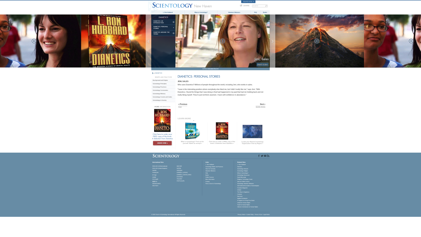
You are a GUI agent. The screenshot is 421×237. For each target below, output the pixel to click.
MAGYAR (179, 166)
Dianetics (239, 166)
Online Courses (209, 177)
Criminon (239, 194)
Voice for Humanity (210, 168)
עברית (154, 175)
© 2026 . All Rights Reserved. (168, 214)
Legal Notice (266, 214)
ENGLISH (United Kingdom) (159, 168)
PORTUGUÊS (180, 181)
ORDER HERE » (162, 143)
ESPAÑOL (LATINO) (182, 172)
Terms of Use (258, 214)
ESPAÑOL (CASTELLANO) (184, 174)
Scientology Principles (160, 83)
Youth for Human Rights (243, 204)
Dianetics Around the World (161, 33)
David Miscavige (241, 177)
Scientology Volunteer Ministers (245, 183)
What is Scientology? (201, 12)
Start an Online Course (243, 181)
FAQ (255, 12)
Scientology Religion (242, 170)
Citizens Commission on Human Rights (247, 206)
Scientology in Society (160, 100)
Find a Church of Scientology (213, 183)
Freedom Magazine (242, 188)
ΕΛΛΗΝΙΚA (180, 176)
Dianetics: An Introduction (158, 22)
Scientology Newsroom (243, 175)
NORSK (179, 168)
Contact (207, 181)
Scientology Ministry (159, 93)
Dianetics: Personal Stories (160, 27)
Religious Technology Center (244, 179)
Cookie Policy (250, 214)
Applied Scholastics (242, 198)
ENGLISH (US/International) (159, 166)
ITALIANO (179, 179)
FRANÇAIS (155, 172)
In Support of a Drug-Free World (245, 200)
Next (215, 69)
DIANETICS (158, 73)
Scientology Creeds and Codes (162, 97)
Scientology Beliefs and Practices (214, 166)
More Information (209, 179)
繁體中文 (154, 181)
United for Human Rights (243, 202)
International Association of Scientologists (248, 185)
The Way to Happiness (243, 192)
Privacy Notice (241, 214)
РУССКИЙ (155, 179)
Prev (205, 69)
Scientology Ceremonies (160, 90)
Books (265, 12)
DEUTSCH (155, 185)
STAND (239, 190)
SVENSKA (179, 170)
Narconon (240, 196)
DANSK (154, 170)
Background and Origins (160, 80)
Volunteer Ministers (234, 12)
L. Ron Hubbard (168, 12)
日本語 (154, 177)
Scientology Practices (159, 87)
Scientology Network (242, 168)
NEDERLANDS (156, 183)
